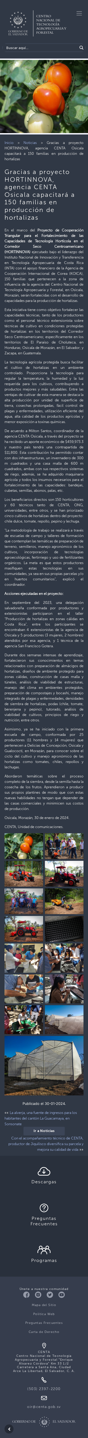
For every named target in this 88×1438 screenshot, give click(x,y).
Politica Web (44, 1314)
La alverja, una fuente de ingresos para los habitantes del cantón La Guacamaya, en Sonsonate (41, 1118)
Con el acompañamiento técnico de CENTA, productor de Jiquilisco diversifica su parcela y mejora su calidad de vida (45, 1144)
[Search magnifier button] (81, 48)
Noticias (30, 143)
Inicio (9, 143)
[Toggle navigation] (79, 13)
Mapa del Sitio (44, 1305)
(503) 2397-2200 (44, 1389)
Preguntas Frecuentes (44, 1323)
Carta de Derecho (44, 1332)
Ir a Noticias (44, 1131)
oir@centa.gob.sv (44, 1407)
